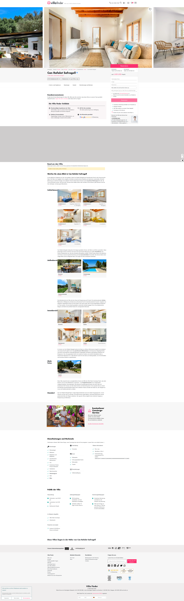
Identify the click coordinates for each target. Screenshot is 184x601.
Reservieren (124, 100)
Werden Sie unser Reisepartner (54, 575)
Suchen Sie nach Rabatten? (132, 561)
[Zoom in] (182, 155)
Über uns (49, 557)
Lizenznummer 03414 (97, 593)
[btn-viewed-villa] (128, 3)
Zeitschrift (49, 570)
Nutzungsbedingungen (123, 93)
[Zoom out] (182, 157)
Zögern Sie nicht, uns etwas (61, 98)
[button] (76, 174)
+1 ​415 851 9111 (116, 118)
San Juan (50, 75)
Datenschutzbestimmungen (91, 559)
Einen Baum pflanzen (52, 569)
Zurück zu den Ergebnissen (55, 85)
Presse (49, 572)
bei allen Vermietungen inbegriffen (96, 423)
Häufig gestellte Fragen (52, 560)
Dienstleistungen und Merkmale (86, 85)
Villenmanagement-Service (53, 567)
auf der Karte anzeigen (59, 75)
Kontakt (49, 559)
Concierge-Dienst (51, 564)
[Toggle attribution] (182, 160)
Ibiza (71, 559)
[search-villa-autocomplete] (120, 3)
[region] (92, 144)
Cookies (87, 560)
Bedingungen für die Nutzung (91, 557)
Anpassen (6, 598)
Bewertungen (66, 85)
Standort (74, 85)
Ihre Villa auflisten (51, 565)
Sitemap (49, 562)
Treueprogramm (51, 573)
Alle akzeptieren (26, 598)
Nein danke (16, 598)
